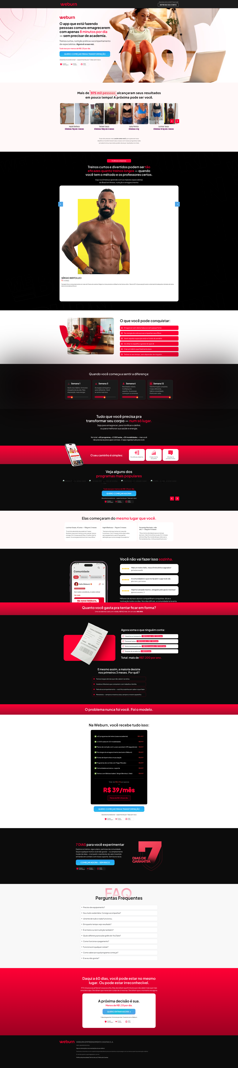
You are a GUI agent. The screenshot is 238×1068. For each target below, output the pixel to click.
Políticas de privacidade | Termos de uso (86, 1057)
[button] (172, 121)
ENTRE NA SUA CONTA (168, 5)
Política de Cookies (103, 1057)
